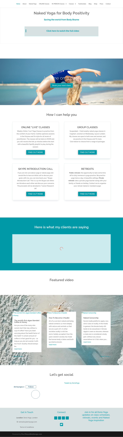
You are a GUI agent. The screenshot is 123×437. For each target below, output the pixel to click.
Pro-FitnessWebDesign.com (31, 434)
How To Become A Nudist (59, 318)
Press (101, 4)
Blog (90, 4)
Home (18, 4)
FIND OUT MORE (35, 152)
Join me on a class (61, 78)
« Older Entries (17, 356)
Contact (108, 4)
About (24, 4)
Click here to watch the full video (62, 31)
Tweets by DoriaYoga (71, 383)
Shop (95, 4)
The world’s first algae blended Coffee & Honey (26, 321)
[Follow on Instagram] (63, 418)
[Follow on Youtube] (67, 418)
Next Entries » (106, 356)
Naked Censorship (90, 318)
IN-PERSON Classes (58, 4)
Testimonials (82, 4)
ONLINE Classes (44, 4)
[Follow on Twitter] (59, 418)
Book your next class (61, 85)
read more (18, 349)
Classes (71, 4)
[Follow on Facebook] (55, 418)
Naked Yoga (33, 4)
